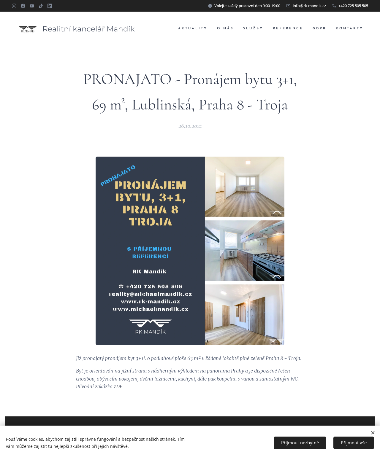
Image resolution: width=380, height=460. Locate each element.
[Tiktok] (41, 6)
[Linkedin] (49, 6)
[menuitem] (194, 28)
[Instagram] (14, 6)
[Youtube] (32, 6)
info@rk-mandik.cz (309, 5)
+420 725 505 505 (353, 5)
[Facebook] (23, 6)
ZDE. (119, 386)
